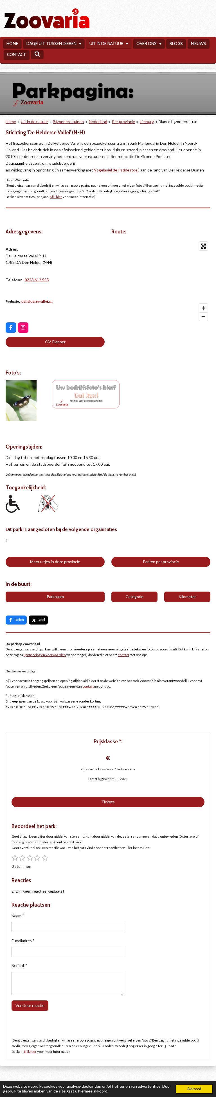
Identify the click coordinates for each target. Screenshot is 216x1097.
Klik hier (56, 197)
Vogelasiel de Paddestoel (116, 170)
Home (11, 121)
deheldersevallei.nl (37, 301)
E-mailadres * (23, 940)
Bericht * (19, 965)
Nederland (98, 121)
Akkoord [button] (194, 1089)
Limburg (147, 121)
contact (123, 655)
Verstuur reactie (29, 1005)
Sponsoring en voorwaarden (45, 655)
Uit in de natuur (34, 121)
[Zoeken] (37, 54)
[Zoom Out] (203, 316)
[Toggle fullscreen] (203, 246)
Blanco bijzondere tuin (178, 121)
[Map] (160, 281)
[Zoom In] (203, 308)
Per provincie (123, 121)
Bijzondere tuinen (68, 121)
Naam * (18, 915)
